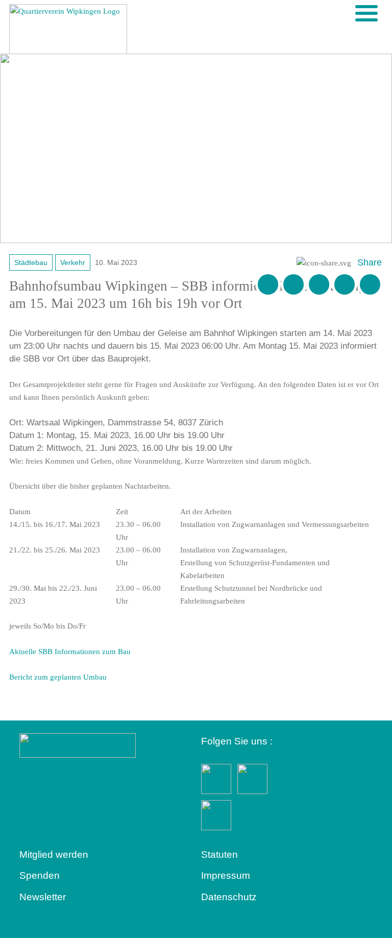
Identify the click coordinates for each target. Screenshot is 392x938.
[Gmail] (268, 284)
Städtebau (30, 262)
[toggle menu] (366, 13)
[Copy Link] (370, 284)
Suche (349, 12)
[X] (319, 284)
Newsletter (42, 897)
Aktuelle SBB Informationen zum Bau (70, 651)
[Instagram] (344, 284)
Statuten (219, 854)
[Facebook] (293, 284)
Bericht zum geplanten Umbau (58, 677)
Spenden (39, 875)
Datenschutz (229, 897)
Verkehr (72, 262)
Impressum (225, 875)
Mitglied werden (53, 854)
